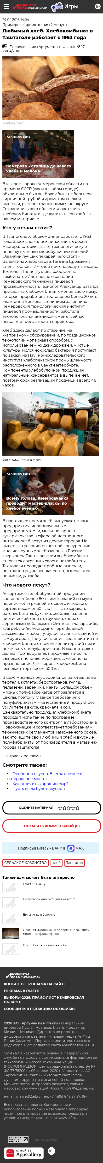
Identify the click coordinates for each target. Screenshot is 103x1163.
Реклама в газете (21, 991)
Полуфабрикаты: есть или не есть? (49, 899)
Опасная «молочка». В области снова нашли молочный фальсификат (56, 932)
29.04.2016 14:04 (15, 20)
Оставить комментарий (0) (52, 826)
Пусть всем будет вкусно (37, 788)
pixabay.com (12, 123)
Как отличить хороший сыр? (40, 784)
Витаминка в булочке (39, 914)
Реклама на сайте (47, 984)
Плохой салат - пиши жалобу (45, 945)
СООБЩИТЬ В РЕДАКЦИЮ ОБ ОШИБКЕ (39, 1009)
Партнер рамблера (45, 1139)
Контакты (14, 984)
